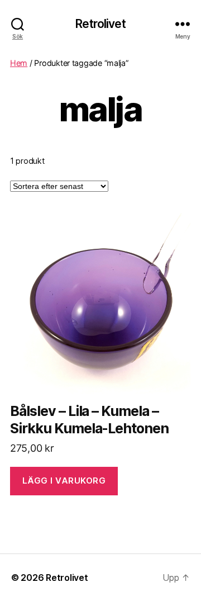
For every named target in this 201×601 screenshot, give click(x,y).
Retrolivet (100, 24)
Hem (18, 63)
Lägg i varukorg (64, 480)
